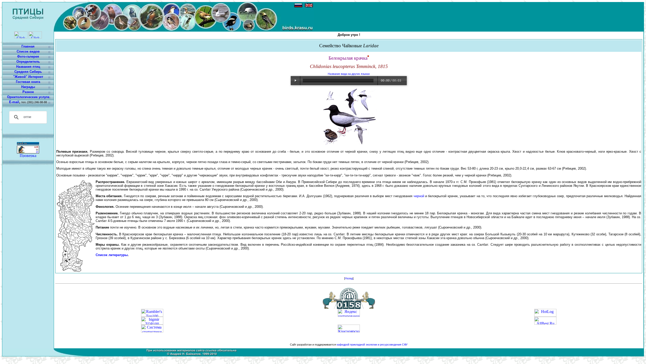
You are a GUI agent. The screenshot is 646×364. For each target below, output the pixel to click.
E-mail (14, 102)
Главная (28, 46)
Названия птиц (28, 67)
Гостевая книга (28, 82)
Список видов (28, 51)
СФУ (405, 344)
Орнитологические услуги (28, 97)
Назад (349, 278)
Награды (28, 87)
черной (419, 196)
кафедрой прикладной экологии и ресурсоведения (369, 344)
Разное (28, 92)
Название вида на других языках (349, 73)
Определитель (28, 61)
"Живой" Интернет (28, 77)
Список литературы (112, 255)
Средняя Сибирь (28, 72)
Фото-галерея (28, 56)
